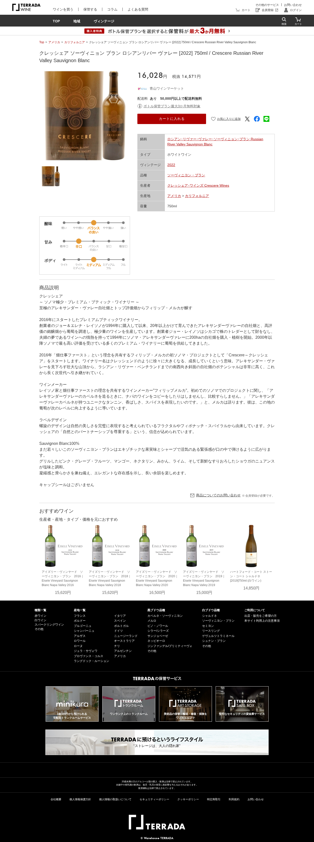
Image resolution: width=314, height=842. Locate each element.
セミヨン (208, 626)
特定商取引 (214, 799)
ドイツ (118, 630)
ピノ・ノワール (157, 626)
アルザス (80, 636)
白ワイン (40, 620)
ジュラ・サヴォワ (85, 651)
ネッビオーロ (156, 641)
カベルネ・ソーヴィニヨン (165, 615)
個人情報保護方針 (80, 799)
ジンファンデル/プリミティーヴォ (169, 646)
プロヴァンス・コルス (88, 656)
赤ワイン (40, 615)
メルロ (151, 620)
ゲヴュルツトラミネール (218, 636)
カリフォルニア (74, 42)
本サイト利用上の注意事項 (262, 620)
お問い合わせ (293, 5)
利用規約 (234, 799)
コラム (112, 9)
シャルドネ (209, 615)
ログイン (296, 10)
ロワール (80, 641)
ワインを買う (63, 9)
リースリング (211, 630)
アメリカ (54, 42)
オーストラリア (124, 641)
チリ (117, 646)
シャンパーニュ (84, 630)
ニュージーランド (126, 636)
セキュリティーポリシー (154, 799)
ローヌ (78, 646)
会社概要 (56, 799)
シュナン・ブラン (214, 641)
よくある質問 (138, 9)
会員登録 (268, 10)
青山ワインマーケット (167, 88)
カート (246, 10)
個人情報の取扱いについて (115, 799)
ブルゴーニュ (83, 626)
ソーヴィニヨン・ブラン (186, 175)
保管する (90, 9)
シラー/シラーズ (158, 630)
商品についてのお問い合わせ (218, 495)
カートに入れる (172, 119)
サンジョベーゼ (157, 636)
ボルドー (80, 620)
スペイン (120, 620)
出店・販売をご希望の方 (260, 615)
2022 (171, 165)
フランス (80, 615)
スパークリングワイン (49, 624)
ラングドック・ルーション (91, 661)
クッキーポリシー (188, 799)
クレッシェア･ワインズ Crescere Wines (198, 185)
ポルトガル (121, 626)
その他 (39, 629)
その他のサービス (267, 5)
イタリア (120, 615)
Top (41, 42)
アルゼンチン (123, 651)
